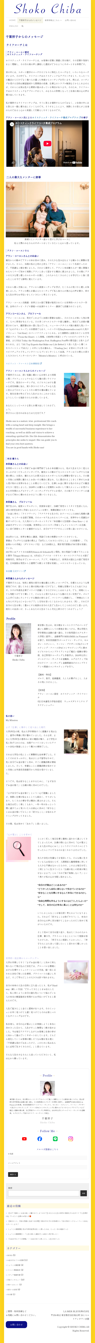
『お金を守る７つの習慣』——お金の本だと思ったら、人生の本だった (34, 1239)
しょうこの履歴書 (13, 1265)
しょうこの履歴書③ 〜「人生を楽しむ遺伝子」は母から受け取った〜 (33, 1234)
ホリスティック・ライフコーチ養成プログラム (55, 117)
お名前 (10, 1153)
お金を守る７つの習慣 (15, 1260)
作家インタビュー (13, 1280)
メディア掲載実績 (13, 1275)
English (13, 26)
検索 (10, 1187)
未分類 (9, 1294)
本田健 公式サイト (14, 571)
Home (12, 20)
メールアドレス (14, 1163)
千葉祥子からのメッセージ (30, 20)
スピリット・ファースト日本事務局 (22, 363)
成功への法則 (12, 1289)
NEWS (9, 1255)
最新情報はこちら (52, 20)
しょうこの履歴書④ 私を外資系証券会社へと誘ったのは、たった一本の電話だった (38, 1229)
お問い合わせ (70, 20)
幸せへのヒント (13, 1284)
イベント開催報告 (13, 1270)
